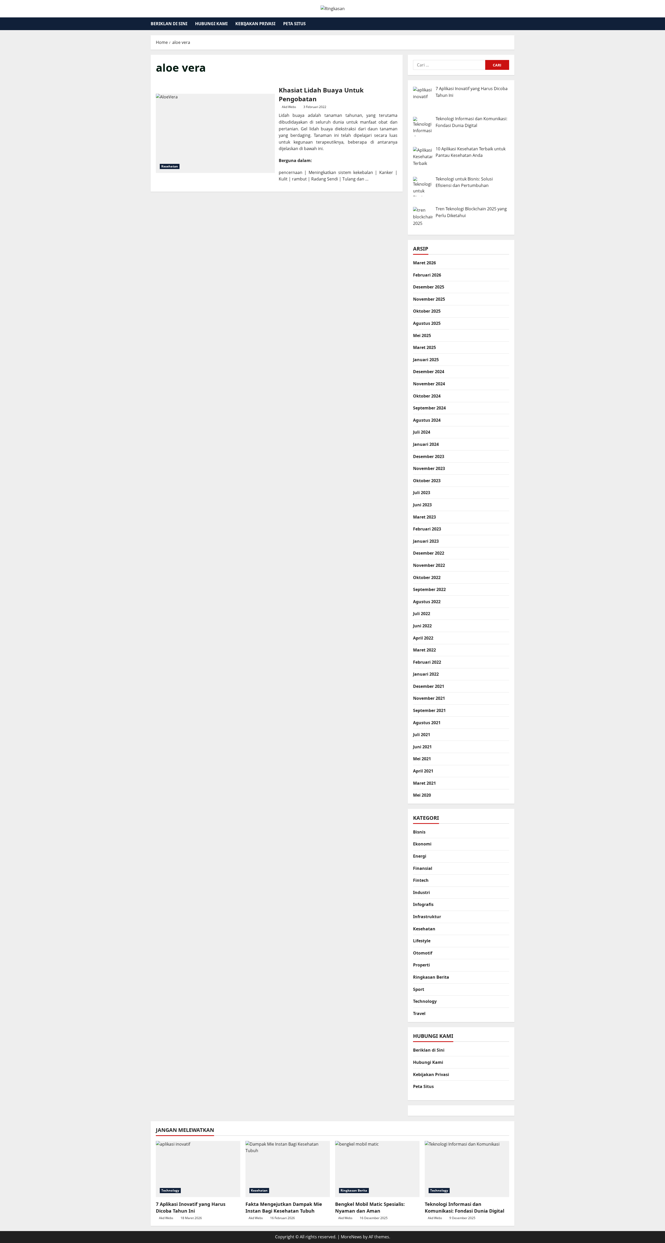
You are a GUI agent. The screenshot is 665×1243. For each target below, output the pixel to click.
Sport (418, 989)
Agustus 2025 (427, 323)
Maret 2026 (424, 263)
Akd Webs (289, 107)
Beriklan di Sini (169, 23)
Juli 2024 (421, 432)
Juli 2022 (421, 613)
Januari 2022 (426, 674)
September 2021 (429, 710)
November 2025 (429, 299)
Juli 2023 (421, 492)
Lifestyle (421, 941)
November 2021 (429, 698)
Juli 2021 (421, 734)
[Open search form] (512, 24)
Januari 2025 (426, 359)
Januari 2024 (426, 444)
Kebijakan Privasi (255, 23)
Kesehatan (169, 166)
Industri (421, 892)
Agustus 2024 (427, 420)
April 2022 (423, 638)
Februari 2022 (427, 662)
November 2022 (429, 565)
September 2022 (429, 589)
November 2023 (429, 468)
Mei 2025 (422, 335)
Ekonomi (422, 844)
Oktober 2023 (427, 480)
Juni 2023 (422, 505)
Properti (421, 965)
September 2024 (429, 408)
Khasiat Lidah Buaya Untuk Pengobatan (215, 133)
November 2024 (429, 384)
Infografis (423, 904)
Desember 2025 (428, 287)
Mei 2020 (422, 795)
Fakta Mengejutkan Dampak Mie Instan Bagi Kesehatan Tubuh (283, 1207)
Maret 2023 (424, 517)
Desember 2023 (428, 456)
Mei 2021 (422, 759)
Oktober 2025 (427, 311)
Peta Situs (294, 23)
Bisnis (419, 832)
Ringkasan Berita (431, 977)
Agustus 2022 (427, 601)
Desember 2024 (428, 371)
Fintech (421, 880)
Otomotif (422, 953)
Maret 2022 (424, 650)
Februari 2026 (427, 275)
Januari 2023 (426, 541)
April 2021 (423, 771)
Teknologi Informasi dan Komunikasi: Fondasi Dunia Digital (464, 1207)
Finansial (422, 868)
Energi (419, 856)
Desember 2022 (428, 553)
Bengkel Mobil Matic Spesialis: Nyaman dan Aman (370, 1207)
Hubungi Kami (211, 23)
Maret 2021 (424, 783)
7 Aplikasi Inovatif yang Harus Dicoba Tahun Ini (190, 1207)
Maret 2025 (424, 347)
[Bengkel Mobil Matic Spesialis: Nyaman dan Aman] (377, 1169)
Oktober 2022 (427, 577)
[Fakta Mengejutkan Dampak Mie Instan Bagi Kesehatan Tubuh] (287, 1169)
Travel (419, 1013)
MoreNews (351, 1237)
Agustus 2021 (427, 722)
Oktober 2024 (427, 396)
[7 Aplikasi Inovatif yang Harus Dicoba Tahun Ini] (198, 1169)
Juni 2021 (422, 747)
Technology (425, 1001)
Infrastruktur (427, 916)
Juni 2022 (422, 626)
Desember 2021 (428, 686)
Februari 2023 (427, 529)
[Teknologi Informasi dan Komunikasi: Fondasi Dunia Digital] (467, 1169)
